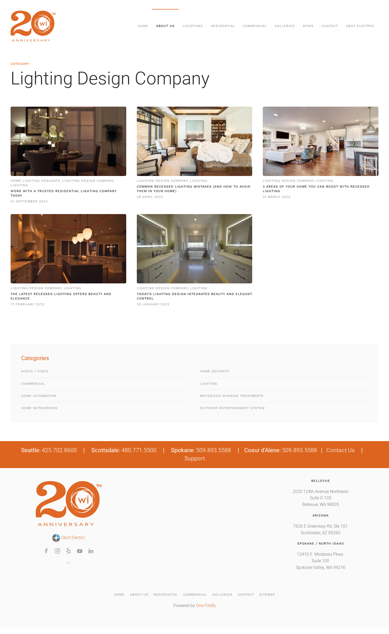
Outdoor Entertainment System (232, 408)
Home (143, 26)
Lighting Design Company (87, 181)
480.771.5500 (138, 450)
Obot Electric (72, 537)
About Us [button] (165, 26)
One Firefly (206, 605)
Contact (330, 26)
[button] (68, 562)
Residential (166, 594)
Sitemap (267, 594)
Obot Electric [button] (360, 26)
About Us (139, 594)
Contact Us (340, 450)
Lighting (19, 185)
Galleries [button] (285, 26)
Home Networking (39, 408)
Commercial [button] (255, 26)
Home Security (214, 371)
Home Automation (39, 396)
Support (194, 458)
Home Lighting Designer (35, 181)
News (308, 26)
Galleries (222, 594)
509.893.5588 (213, 450)
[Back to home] (34, 26)
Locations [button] (193, 26)
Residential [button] (223, 26)
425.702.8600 (59, 450)
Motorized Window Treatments (232, 396)
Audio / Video (34, 371)
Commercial (33, 384)
